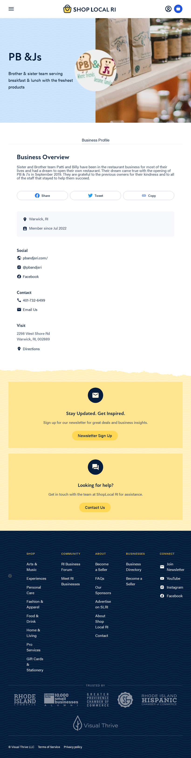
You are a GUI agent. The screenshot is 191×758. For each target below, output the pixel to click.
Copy (152, 195)
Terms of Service (49, 747)
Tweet (99, 195)
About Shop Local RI (101, 621)
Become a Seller (102, 566)
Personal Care (34, 589)
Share (45, 195)
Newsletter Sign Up (95, 435)
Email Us (30, 309)
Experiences (36, 578)
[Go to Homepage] (89, 11)
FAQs (99, 578)
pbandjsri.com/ (35, 258)
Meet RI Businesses (70, 581)
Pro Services (34, 647)
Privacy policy (73, 747)
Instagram (175, 587)
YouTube (173, 578)
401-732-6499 (34, 300)
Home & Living (33, 632)
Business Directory (133, 566)
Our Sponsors (103, 589)
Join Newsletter (175, 566)
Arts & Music (32, 566)
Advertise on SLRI (103, 604)
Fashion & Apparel (35, 604)
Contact (101, 635)
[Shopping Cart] (178, 9)
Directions (31, 348)
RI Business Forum (70, 566)
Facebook (31, 276)
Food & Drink (33, 618)
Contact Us (95, 507)
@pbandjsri (32, 267)
